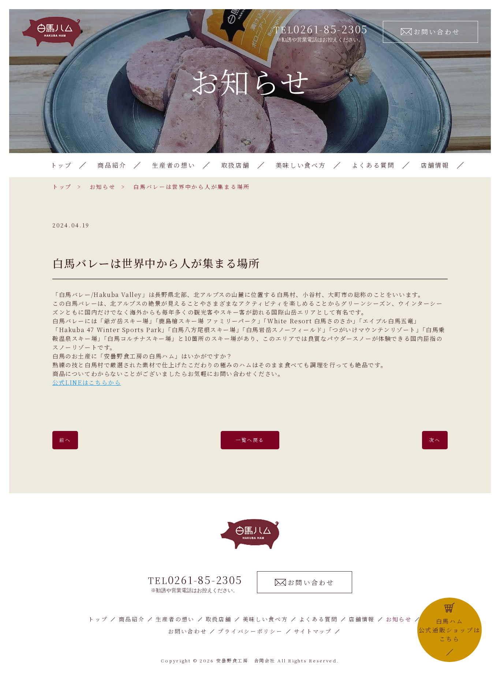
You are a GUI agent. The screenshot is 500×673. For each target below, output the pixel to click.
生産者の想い (173, 165)
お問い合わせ (187, 631)
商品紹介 (111, 165)
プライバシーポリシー (250, 631)
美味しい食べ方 (301, 165)
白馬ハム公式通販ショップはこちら (450, 630)
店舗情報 (435, 165)
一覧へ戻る (250, 439)
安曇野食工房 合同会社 (246, 660)
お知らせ (103, 186)
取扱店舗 (235, 165)
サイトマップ (313, 631)
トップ (61, 165)
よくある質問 (373, 165)
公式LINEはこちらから (86, 382)
